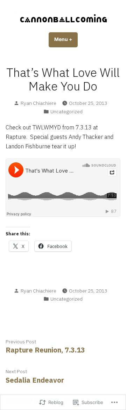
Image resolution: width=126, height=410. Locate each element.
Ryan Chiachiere (38, 103)
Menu (66, 39)
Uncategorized (66, 111)
